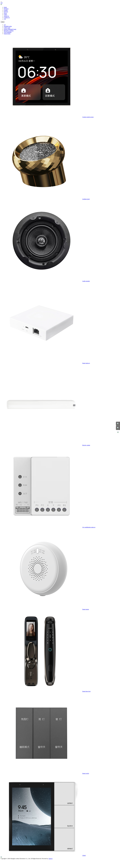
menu (2, 22)
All (5, 24)
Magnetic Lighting (8, 30)
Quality (6, 10)
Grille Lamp (7, 27)
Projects (6, 11)
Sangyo (50, 858)
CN (2, 3)
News (5, 13)
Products (6, 8)
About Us (6, 16)
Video (5, 14)
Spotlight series (8, 26)
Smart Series (7, 33)
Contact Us (7, 17)
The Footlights (7, 32)
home (5, 7)
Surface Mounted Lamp (10, 29)
